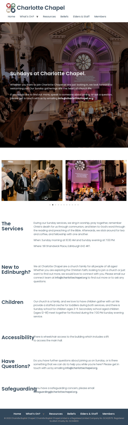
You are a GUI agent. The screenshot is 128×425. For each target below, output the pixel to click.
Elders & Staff (81, 16)
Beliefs (64, 16)
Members (100, 16)
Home (11, 16)
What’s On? (27, 16)
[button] (5, 181)
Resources (49, 16)
